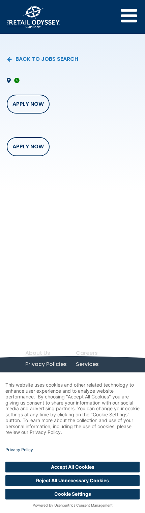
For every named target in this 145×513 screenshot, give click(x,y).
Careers (87, 353)
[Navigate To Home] (33, 17)
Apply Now (28, 104)
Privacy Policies (46, 364)
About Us (37, 353)
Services (87, 364)
